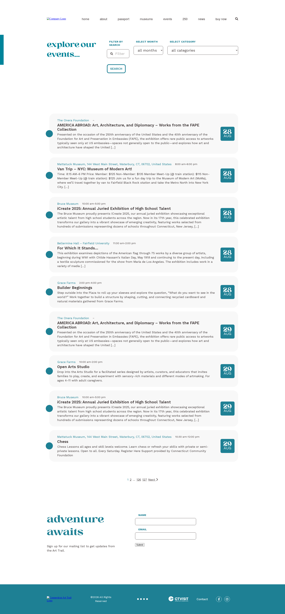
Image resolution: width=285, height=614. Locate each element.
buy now (221, 19)
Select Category (183, 41)
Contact (202, 599)
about (103, 19)
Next (152, 479)
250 (185, 19)
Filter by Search (116, 43)
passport (123, 19)
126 (139, 479)
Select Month (147, 41)
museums (146, 19)
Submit (139, 545)
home (85, 19)
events (167, 19)
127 (144, 479)
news (201, 19)
